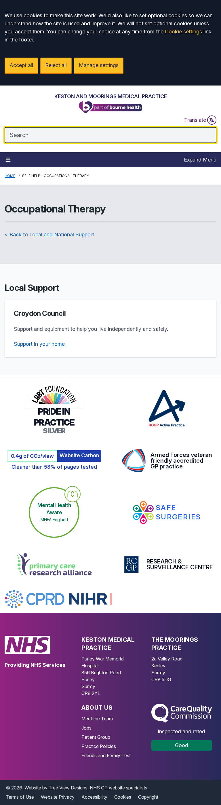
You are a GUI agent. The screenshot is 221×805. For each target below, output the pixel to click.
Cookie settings (183, 32)
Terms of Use (20, 797)
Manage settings (99, 65)
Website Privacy (58, 797)
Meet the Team (97, 719)
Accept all (21, 65)
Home (10, 176)
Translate (195, 120)
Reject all (56, 65)
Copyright (148, 797)
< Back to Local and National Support (49, 234)
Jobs (86, 728)
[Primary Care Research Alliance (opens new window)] (54, 564)
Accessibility (94, 797)
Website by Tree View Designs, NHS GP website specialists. (86, 788)
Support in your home (39, 344)
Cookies (122, 797)
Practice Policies (98, 746)
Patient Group (95, 737)
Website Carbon (79, 455)
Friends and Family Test (106, 755)
